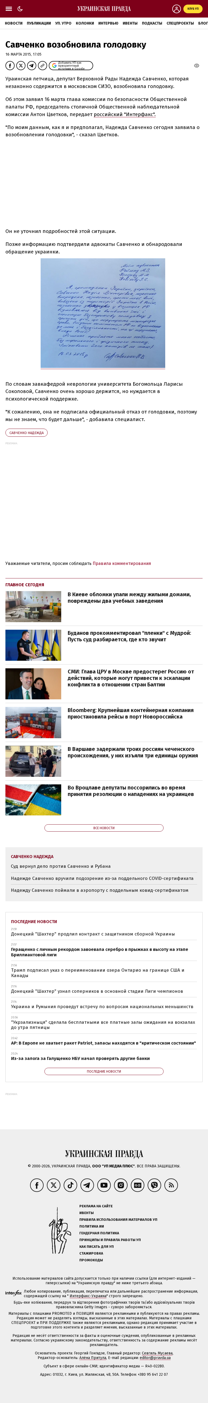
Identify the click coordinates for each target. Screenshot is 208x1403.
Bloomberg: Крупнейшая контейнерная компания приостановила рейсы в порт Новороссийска (131, 713)
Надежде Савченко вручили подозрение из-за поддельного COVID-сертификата (102, 878)
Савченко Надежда (26, 433)
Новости (13, 23)
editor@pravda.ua (155, 1357)
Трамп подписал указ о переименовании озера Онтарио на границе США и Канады (97, 972)
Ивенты (130, 23)
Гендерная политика (99, 1233)
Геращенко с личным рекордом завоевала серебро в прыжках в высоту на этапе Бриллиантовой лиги (99, 952)
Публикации (39, 23)
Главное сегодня (24, 584)
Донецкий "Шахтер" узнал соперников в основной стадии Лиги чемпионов (97, 991)
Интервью (108, 23)
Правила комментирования (122, 563)
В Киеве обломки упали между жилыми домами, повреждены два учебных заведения (129, 597)
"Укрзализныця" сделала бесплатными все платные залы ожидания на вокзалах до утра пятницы (103, 1025)
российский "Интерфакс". (125, 114)
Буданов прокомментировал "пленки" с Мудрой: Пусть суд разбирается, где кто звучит (129, 636)
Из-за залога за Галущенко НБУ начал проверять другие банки (80, 1058)
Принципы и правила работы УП (110, 1240)
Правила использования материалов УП (118, 1220)
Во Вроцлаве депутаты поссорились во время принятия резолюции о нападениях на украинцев (131, 790)
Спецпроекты (180, 23)
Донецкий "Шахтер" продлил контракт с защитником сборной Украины (93, 934)
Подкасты (152, 23)
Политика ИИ (91, 1226)
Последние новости (34, 921)
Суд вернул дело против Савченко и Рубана (61, 866)
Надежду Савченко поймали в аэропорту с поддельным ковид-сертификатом (99, 890)
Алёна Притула (92, 1357)
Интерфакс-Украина (88, 1296)
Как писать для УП (96, 1247)
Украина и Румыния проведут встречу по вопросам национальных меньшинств (102, 1006)
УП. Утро (63, 23)
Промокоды (91, 1260)
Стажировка (91, 1253)
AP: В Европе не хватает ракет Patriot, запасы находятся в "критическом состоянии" (103, 1043)
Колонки (85, 23)
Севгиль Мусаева (157, 1353)
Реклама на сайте (96, 1206)
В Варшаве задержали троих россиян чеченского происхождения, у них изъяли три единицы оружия (133, 752)
